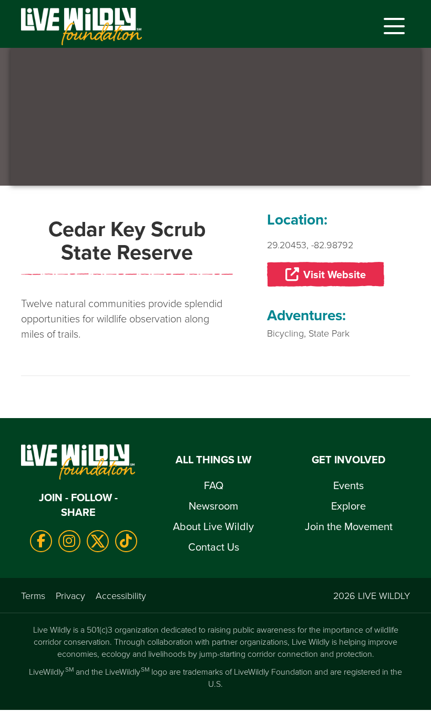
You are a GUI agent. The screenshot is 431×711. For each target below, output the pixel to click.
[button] (391, 26)
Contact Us (213, 546)
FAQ (213, 485)
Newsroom (213, 505)
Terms (33, 595)
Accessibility (121, 595)
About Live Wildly (213, 526)
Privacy (70, 595)
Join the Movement (349, 526)
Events (348, 485)
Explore (348, 505)
